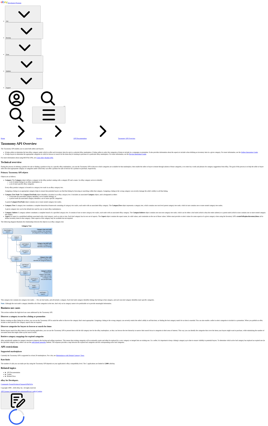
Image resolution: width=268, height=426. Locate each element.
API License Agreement (9, 391)
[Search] (48, 106)
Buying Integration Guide (137, 154)
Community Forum (7, 384)
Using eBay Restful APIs (44, 158)
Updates (8, 71)
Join (7, 21)
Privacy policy (32, 391)
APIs (27, 384)
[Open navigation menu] (48, 115)
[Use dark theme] (64, 106)
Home (3, 138)
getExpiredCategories (39, 342)
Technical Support (20, 384)
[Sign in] (16, 106)
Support (8, 88)
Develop (8, 38)
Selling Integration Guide (249, 152)
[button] (17, 400)
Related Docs (11, 376)
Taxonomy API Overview (126, 138)
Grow (7, 54)
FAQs (31, 384)
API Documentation (80, 138)
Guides (9, 374)
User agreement (22, 391)
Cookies (39, 391)
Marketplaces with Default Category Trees (70, 355)
